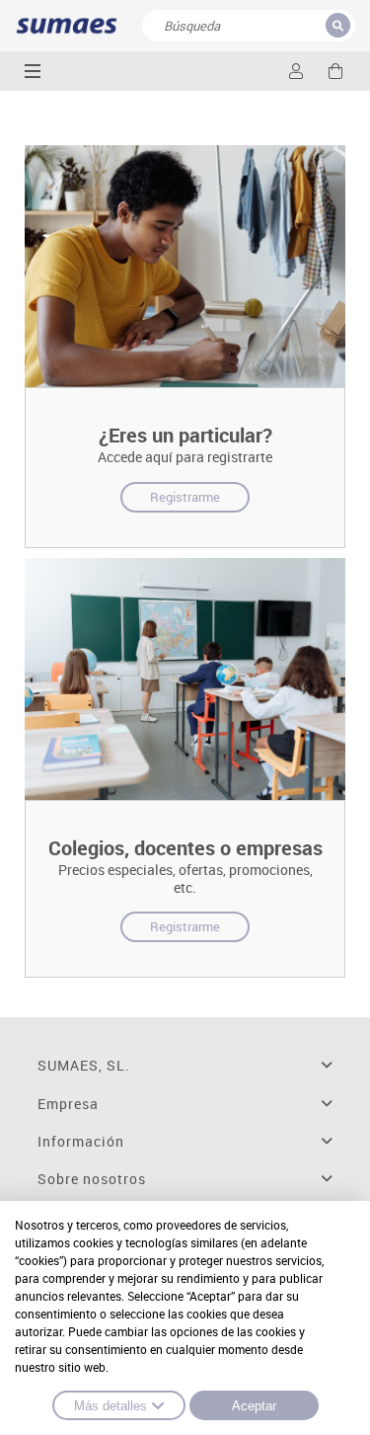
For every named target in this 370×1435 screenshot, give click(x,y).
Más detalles (110, 1405)
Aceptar (254, 1405)
